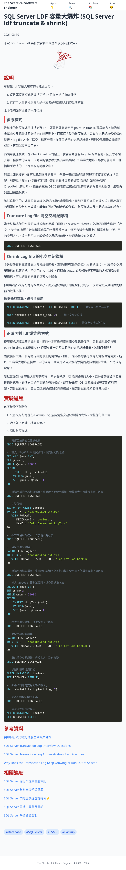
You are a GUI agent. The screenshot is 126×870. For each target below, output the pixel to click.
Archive (93, 5)
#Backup (68, 832)
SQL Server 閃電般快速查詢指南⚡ (27, 798)
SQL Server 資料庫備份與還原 (23, 790)
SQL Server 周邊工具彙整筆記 (23, 807)
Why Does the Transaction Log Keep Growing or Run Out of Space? (50, 763)
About (113, 5)
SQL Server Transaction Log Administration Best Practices (44, 754)
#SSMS (52, 832)
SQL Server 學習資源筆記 (20, 815)
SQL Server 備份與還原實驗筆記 (25, 781)
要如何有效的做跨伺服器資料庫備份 (27, 737)
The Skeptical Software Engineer (21, 5)
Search (73, 5)
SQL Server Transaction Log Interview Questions (37, 746)
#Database (13, 832)
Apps (53, 5)
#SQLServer (34, 832)
